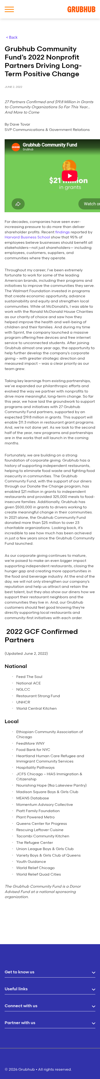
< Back (11, 37)
